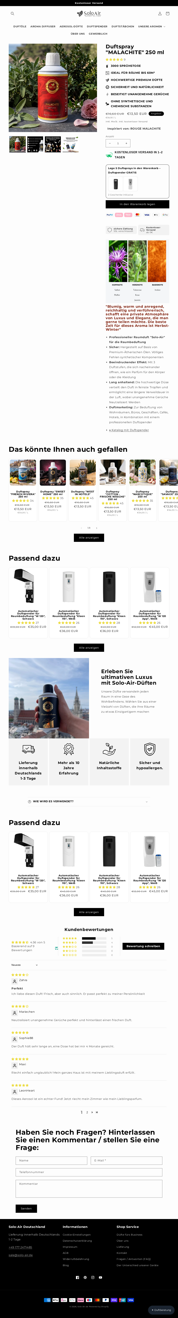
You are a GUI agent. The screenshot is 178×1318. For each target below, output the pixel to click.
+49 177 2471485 (20, 1247)
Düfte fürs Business (129, 1234)
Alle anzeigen (89, 537)
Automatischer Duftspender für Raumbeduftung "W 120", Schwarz (28, 615)
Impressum (70, 1246)
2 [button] (87, 1112)
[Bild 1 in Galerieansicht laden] (18, 144)
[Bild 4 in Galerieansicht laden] (71, 144)
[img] (20, 975)
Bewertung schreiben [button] (143, 946)
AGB (66, 1253)
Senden (26, 1208)
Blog (66, 1265)
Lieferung (123, 1246)
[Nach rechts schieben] (96, 528)
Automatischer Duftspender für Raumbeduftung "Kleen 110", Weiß (68, 615)
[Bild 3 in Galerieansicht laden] (53, 144)
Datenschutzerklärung (77, 1240)
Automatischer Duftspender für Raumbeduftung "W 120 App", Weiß (149, 615)
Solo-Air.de (83, 1306)
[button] (12, 13)
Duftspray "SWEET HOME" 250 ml (52, 493)
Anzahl (110, 136)
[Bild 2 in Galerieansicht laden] (35, 144)
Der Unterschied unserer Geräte (137, 1265)
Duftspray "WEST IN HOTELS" (82, 493)
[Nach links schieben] (81, 528)
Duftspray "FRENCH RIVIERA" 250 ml (23, 494)
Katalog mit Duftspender (129, 430)
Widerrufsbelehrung (76, 1259)
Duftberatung (161, 1310)
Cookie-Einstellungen (77, 1234)
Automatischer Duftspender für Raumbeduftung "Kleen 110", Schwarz (109, 615)
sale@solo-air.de (21, 1255)
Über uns (122, 1240)
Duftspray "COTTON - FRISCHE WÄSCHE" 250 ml (112, 495)
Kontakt (122, 1253)
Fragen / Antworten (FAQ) (134, 1259)
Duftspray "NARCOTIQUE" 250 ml (142, 494)
